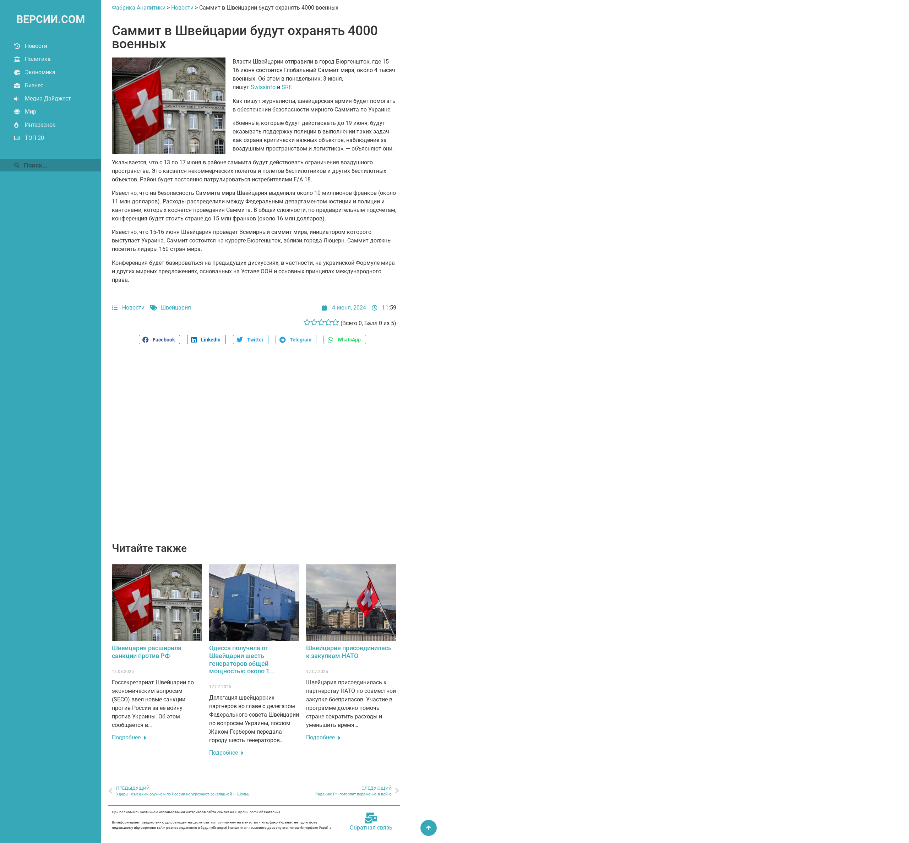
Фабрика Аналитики (138, 7)
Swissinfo (263, 87)
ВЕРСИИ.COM (50, 19)
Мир (30, 111)
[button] (159, 339)
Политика (38, 59)
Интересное (40, 124)
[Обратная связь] (371, 818)
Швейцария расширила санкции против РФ (146, 651)
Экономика (40, 72)
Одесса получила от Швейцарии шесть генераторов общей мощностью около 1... (242, 659)
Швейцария (175, 307)
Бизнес (34, 85)
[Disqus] (254, 447)
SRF (286, 87)
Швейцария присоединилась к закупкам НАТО (349, 651)
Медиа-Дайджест (48, 98)
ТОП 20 (34, 138)
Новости (36, 46)
